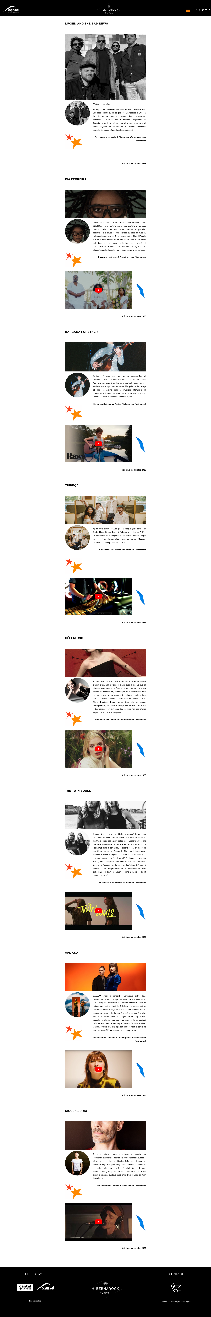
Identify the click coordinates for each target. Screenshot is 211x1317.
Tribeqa (72, 485)
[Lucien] (105, 67)
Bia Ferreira (76, 179)
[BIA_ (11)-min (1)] (105, 204)
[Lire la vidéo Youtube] (98, 290)
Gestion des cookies (169, 1301)
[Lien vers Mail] (209, 9)
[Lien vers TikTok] (202, 9)
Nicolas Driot (77, 1111)
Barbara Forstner (81, 331)
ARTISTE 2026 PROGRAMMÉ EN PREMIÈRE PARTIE (85, 27)
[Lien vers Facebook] (196, 9)
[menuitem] (187, 9)
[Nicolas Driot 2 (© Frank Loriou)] (105, 1135)
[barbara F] (105, 356)
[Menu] (187, 9)
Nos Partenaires (34, 1301)
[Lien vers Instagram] (199, 9)
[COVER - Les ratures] (105, 663)
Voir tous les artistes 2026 (134, 163)
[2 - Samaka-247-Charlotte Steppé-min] (105, 977)
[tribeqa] (105, 510)
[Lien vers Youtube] (206, 9)
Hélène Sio (74, 638)
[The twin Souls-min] (105, 815)
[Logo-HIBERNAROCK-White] (109, 9)
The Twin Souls (78, 790)
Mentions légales (184, 1301)
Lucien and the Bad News (86, 23)
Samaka (71, 952)
